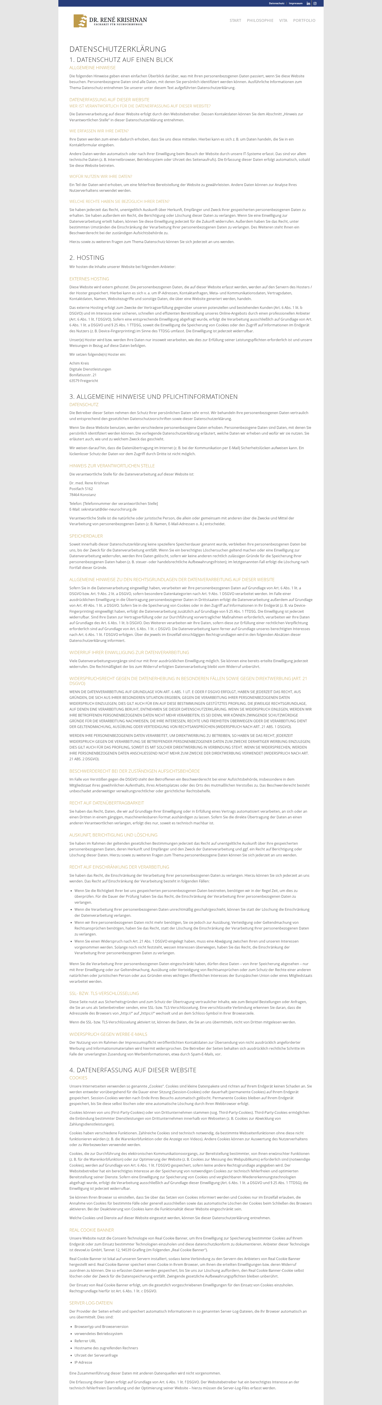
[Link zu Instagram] (315, 3)
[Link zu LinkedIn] (308, 3)
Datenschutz (276, 3)
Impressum (296, 3)
